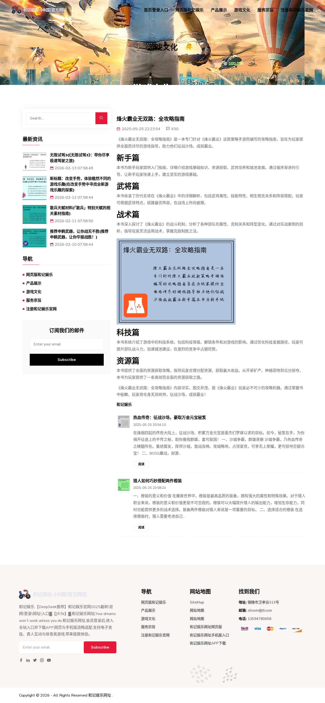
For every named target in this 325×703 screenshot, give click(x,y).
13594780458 (259, 618)
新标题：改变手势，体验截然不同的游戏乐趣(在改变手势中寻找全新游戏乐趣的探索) (80, 184)
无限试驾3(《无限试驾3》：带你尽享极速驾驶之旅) (79, 158)
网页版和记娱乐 (189, 10)
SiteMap (197, 602)
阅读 (141, 464)
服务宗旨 (265, 10)
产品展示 (219, 10)
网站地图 (197, 610)
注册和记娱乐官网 (297, 10)
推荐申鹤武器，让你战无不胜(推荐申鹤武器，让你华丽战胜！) (79, 234)
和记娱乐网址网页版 (206, 626)
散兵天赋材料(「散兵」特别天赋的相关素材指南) (80, 211)
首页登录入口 (156, 10)
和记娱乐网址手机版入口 (209, 635)
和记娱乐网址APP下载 (208, 643)
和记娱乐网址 (99, 695)
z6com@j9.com (260, 610)
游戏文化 (242, 10)
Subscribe (67, 359)
